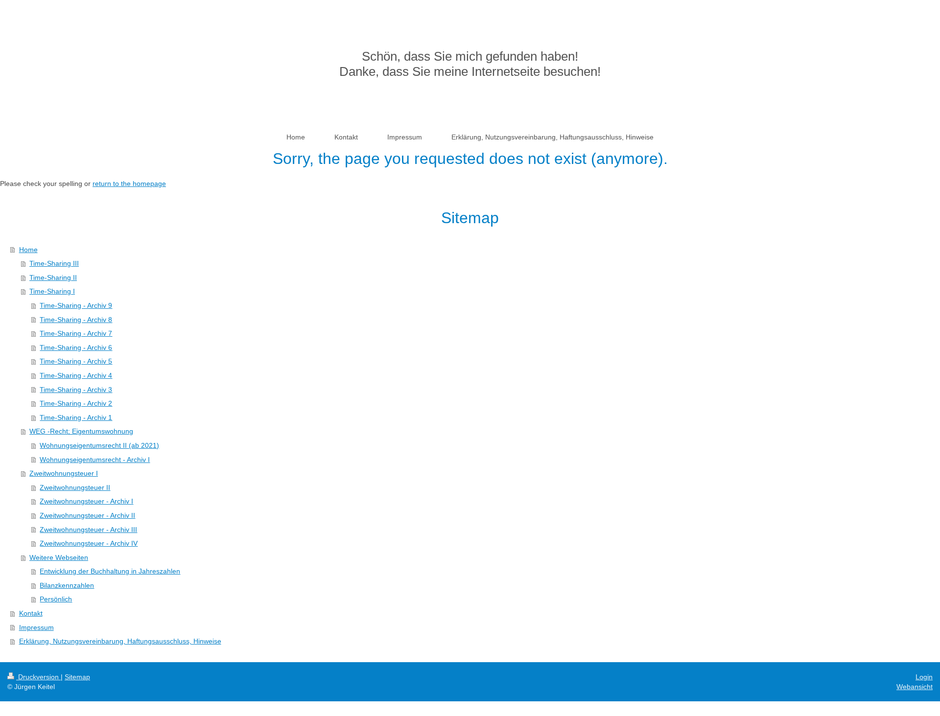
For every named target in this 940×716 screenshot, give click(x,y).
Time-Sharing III (54, 263)
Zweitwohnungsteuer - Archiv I (86, 501)
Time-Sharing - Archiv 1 (76, 417)
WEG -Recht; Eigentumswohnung (81, 431)
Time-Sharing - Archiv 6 (76, 347)
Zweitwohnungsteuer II (75, 487)
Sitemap (77, 677)
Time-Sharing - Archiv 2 (76, 403)
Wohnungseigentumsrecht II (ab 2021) (99, 445)
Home (28, 250)
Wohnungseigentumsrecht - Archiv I (95, 459)
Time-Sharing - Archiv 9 (76, 305)
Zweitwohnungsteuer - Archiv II (87, 515)
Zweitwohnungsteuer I (63, 473)
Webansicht (914, 687)
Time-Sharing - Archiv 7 (76, 333)
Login (924, 677)
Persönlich (56, 599)
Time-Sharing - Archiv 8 (76, 319)
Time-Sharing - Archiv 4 (76, 375)
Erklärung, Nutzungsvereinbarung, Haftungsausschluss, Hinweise (120, 641)
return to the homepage (129, 183)
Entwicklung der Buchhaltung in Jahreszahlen (110, 571)
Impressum (36, 627)
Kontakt (31, 613)
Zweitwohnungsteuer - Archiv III (88, 529)
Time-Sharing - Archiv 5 (76, 361)
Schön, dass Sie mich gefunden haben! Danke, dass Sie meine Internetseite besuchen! (470, 64)
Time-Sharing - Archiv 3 (76, 389)
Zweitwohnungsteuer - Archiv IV (89, 543)
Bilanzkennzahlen (67, 585)
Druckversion (38, 677)
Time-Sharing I (52, 291)
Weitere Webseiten (58, 557)
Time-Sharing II (53, 277)
